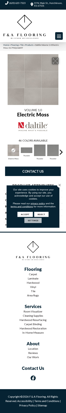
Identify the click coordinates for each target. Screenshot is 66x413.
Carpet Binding (33, 324)
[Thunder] (26, 150)
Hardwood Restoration (33, 328)
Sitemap (42, 405)
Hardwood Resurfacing (33, 319)
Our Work (33, 357)
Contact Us (33, 171)
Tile (22, 45)
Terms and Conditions (46, 401)
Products (29, 45)
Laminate (33, 278)
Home (6, 45)
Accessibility (24, 401)
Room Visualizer (33, 311)
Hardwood (33, 282)
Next (60, 150)
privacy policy (38, 203)
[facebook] (33, 378)
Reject (41, 214)
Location (33, 348)
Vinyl (33, 286)
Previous (5, 150)
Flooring (14, 45)
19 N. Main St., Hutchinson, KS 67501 (48, 4)
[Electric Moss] (13, 150)
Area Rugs (33, 295)
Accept (25, 214)
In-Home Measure (33, 332)
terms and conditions (22, 206)
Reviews (33, 352)
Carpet (33, 274)
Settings (33, 220)
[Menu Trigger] (59, 36)
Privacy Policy (27, 405)
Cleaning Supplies (33, 315)
